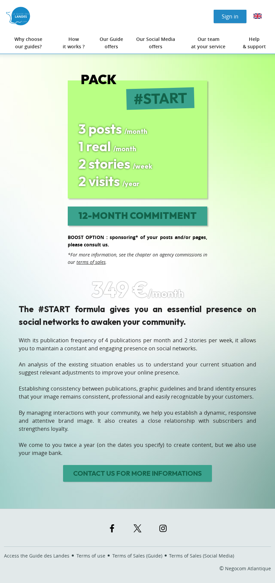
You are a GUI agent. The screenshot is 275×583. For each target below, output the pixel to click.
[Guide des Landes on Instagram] (163, 528)
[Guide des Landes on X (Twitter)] (137, 528)
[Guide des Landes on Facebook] (112, 528)
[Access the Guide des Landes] (18, 16)
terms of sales (91, 262)
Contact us (137, 473)
